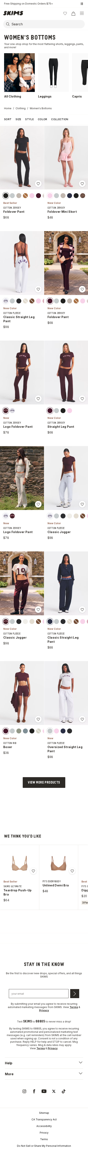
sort (7, 119)
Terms (44, 1139)
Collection (59, 119)
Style (29, 119)
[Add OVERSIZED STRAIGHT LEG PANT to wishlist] (82, 719)
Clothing (21, 108)
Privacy (44, 1132)
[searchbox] (47, 24)
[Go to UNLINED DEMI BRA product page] (58, 863)
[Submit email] (74, 993)
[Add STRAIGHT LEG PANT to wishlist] (82, 398)
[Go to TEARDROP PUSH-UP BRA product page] (19, 863)
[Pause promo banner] (82, 3)
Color (42, 119)
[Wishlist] (65, 13)
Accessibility (44, 1126)
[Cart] (73, 13)
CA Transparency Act (44, 1119)
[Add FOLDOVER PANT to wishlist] (38, 183)
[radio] (5, 195)
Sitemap (44, 1112)
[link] (24, 1091)
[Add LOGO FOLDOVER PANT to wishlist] (38, 398)
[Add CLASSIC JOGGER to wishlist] (82, 504)
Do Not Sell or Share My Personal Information (44, 1145)
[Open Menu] (82, 13)
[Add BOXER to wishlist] (38, 719)
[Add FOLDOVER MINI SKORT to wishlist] (82, 183)
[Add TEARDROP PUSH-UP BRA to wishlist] (33, 871)
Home (7, 108)
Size (18, 119)
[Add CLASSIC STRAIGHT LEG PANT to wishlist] (38, 289)
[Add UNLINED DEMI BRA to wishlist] (72, 871)
